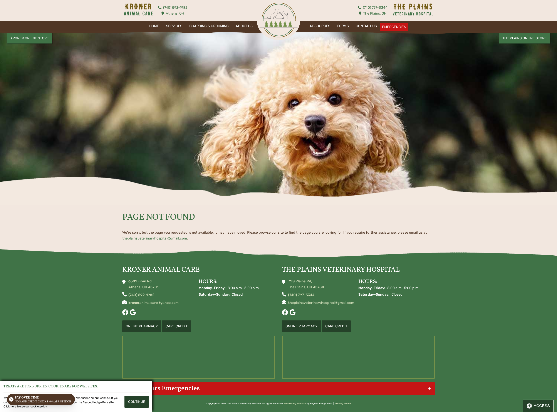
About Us (244, 26)
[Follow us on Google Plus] (133, 313)
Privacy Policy (343, 403)
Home (154, 26)
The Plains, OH (374, 13)
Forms (343, 26)
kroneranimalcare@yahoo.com (153, 303)
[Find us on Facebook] (125, 313)
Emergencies (394, 27)
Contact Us (366, 26)
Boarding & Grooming (209, 26)
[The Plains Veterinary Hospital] (278, 20)
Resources (320, 26)
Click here (9, 406)
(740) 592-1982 (175, 7)
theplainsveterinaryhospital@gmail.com (154, 238)
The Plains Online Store (524, 38)
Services (174, 26)
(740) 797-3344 (375, 7)
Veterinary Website (295, 403)
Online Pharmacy (142, 326)
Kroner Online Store (29, 38)
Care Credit (177, 326)
